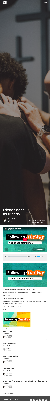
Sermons (31, 220)
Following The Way (40, 220)
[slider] (17, 256)
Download (7, 259)
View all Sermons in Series (8, 393)
